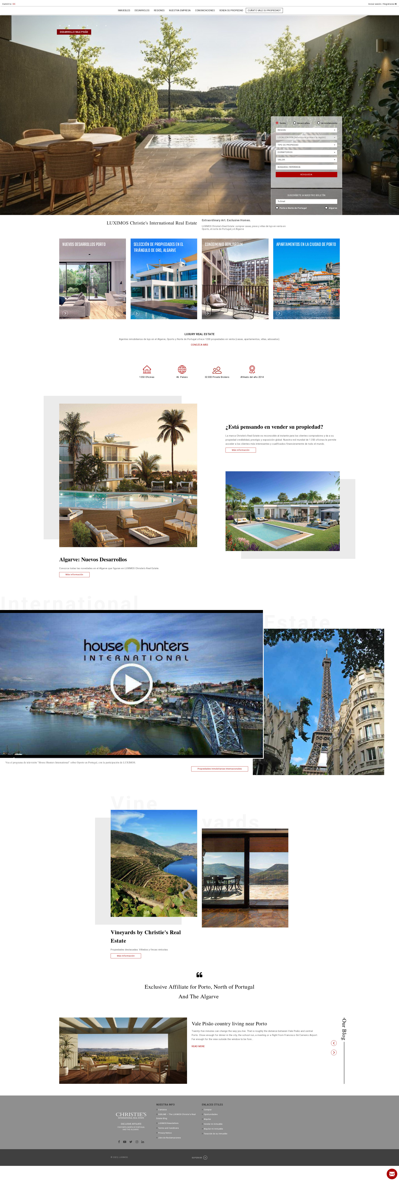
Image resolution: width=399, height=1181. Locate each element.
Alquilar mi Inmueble (213, 1129)
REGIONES (159, 10)
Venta (283, 123)
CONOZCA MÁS (199, 344)
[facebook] (119, 1142)
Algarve (333, 208)
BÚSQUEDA (306, 174)
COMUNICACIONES (205, 10)
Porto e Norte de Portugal (293, 208)
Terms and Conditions (168, 1128)
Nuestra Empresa (180, 10)
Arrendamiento (329, 123)
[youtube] (124, 1142)
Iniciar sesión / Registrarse (381, 4)
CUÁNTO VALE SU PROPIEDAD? (264, 10)
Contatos (162, 1110)
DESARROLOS (142, 10)
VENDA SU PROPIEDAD (231, 10)
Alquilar (207, 1119)
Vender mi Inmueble (213, 1124)
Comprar (208, 1110)
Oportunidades (211, 1114)
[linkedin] (142, 1142)
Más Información (126, 956)
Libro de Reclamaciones (169, 1138)
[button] (334, 1043)
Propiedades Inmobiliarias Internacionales (220, 769)
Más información (74, 574)
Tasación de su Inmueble (215, 1134)
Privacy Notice (165, 1133)
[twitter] (130, 1142)
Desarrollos (303, 123)
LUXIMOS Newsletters (168, 1123)
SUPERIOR (197, 1158)
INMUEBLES (124, 10)
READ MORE (198, 1051)
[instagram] (137, 1142)
